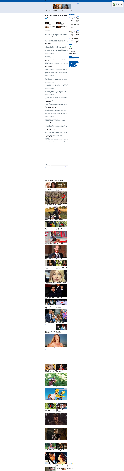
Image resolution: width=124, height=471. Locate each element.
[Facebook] (45, 18)
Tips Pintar (71, 65)
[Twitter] (46, 18)
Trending (76, 65)
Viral (72, 66)
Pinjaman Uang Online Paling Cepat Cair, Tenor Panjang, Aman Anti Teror (74, 54)
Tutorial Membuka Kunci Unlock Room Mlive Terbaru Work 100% (73, 51)
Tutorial (70, 66)
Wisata (75, 66)
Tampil (48, 30)
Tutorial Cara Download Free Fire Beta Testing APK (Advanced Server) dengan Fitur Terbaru (73, 48)
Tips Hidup (75, 64)
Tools (73, 65)
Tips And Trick (71, 64)
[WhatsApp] (47, 18)
